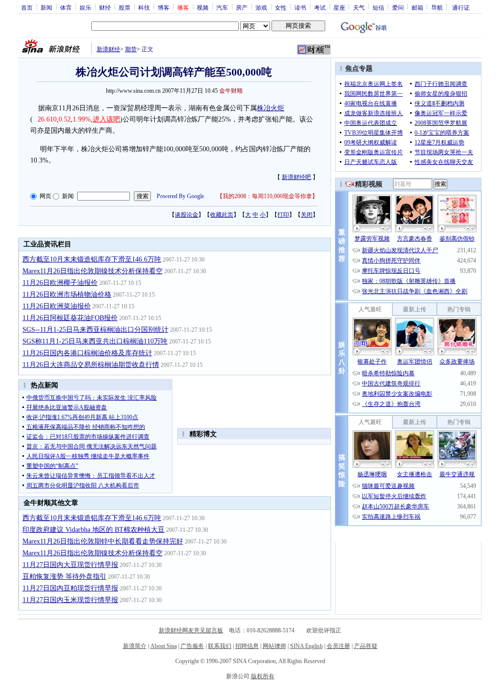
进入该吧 (106, 119)
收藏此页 (221, 214)
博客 (163, 7)
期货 (131, 49)
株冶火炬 (270, 108)
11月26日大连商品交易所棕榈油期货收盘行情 (90, 364)
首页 (27, 7)
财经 (105, 7)
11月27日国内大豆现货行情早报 (70, 564)
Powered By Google (180, 196)
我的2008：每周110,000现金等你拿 (267, 196)
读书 (300, 7)
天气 (359, 7)
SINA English (306, 646)
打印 (283, 214)
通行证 (461, 7)
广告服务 (192, 646)
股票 (124, 7)
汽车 (222, 7)
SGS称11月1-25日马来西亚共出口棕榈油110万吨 (94, 341)
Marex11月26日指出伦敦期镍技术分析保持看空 (92, 271)
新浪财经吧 (296, 177)
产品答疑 (365, 646)
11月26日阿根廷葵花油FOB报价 (70, 318)
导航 (437, 7)
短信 (378, 7)
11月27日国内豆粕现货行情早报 (70, 588)
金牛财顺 (231, 90)
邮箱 (417, 7)
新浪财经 (108, 49)
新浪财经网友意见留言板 (191, 630)
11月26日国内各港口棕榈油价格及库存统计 (87, 353)
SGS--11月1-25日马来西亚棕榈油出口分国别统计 (95, 329)
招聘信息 (247, 646)
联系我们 (219, 646)
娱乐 (85, 7)
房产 (242, 7)
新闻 (46, 7)
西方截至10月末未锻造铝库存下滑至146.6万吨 (91, 259)
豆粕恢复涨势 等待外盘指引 (64, 576)
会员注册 (338, 646)
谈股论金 (186, 214)
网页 (45, 196)
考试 (320, 7)
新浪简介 (134, 646)
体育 (66, 7)
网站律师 (274, 646)
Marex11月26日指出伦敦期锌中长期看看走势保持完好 (102, 541)
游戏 (261, 7)
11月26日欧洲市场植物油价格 (66, 294)
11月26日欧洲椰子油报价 (60, 282)
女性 (281, 7)
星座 (339, 7)
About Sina (163, 646)
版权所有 (262, 676)
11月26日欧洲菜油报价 (56, 306)
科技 (144, 7)
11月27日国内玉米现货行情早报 (70, 600)
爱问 (398, 7)
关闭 (306, 214)
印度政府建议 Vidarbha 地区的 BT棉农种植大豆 (93, 529)
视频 (202, 7)
